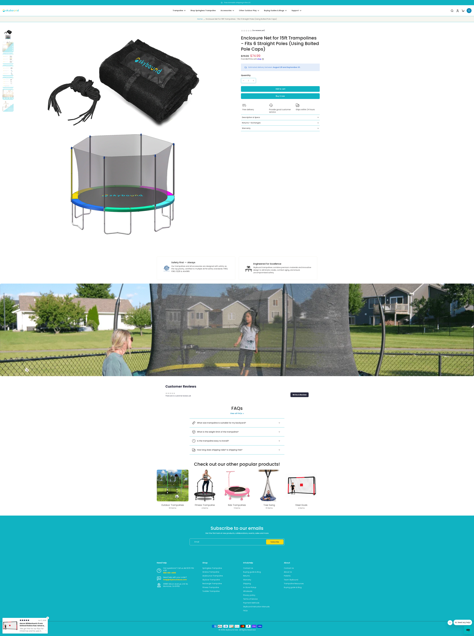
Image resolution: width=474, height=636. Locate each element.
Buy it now (280, 96)
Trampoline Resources (294, 583)
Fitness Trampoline (210, 587)
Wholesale (247, 591)
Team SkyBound (291, 580)
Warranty (247, 580)
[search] (452, 10)
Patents (287, 576)
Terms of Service (250, 599)
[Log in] (457, 10)
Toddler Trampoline (211, 591)
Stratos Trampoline (210, 572)
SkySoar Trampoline (211, 580)
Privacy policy (249, 595)
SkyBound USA (232, 630)
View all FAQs (236, 413)
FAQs (245, 610)
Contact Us (248, 568)
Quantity (246, 75)
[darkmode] (469, 10)
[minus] (243, 80)
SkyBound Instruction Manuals (256, 607)
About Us (288, 572)
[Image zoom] (124, 138)
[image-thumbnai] (8, 35)
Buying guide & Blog (252, 572)
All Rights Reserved (247, 630)
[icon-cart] (463, 10)
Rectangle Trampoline (212, 583)
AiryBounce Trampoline (212, 576)
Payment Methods (251, 603)
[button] (253, 30)
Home (200, 19)
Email (196, 542)
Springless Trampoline (212, 568)
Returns (246, 576)
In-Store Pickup (249, 587)
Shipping (247, 583)
